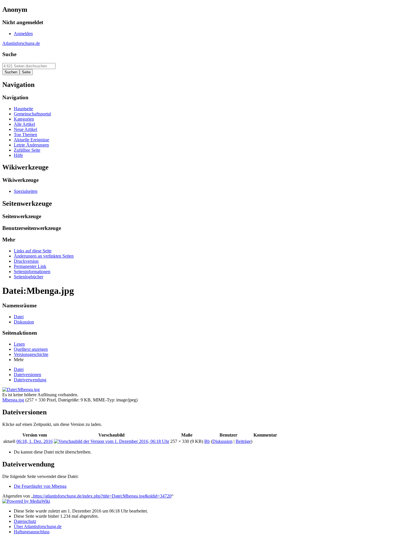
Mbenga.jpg (13, 399)
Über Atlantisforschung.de (38, 526)
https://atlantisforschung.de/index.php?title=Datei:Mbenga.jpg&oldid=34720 (102, 496)
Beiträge (243, 441)
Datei (19, 369)
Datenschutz (25, 521)
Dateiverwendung (30, 379)
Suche (9, 54)
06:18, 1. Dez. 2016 (34, 441)
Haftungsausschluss (31, 531)
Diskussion (222, 441)
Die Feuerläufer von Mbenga (40, 486)
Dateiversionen (27, 374)
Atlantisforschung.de (21, 43)
